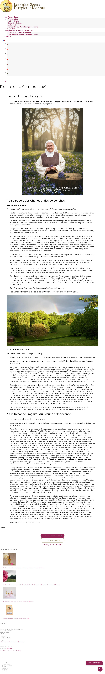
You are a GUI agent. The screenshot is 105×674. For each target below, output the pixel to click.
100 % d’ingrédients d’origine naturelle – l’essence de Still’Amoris (18, 601)
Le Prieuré (12, 25)
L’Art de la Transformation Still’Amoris (23, 35)
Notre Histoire (13, 21)
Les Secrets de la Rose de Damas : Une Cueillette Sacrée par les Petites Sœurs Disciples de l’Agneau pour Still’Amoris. (31, 584)
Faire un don (10, 29)
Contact (8, 37)
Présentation (13, 19)
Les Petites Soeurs (12, 17)
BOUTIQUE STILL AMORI (52, 545)
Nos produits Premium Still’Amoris (19, 31)
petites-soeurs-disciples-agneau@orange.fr (12, 641)
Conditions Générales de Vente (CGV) (10, 650)
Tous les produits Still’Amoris (19, 33)
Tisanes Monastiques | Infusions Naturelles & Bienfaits (16, 618)
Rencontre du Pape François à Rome (23, 27)
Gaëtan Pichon (9, 648)
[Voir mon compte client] (4, 79)
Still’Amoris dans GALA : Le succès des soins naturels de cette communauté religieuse (24, 567)
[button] (100, 669)
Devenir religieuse (15, 23)
